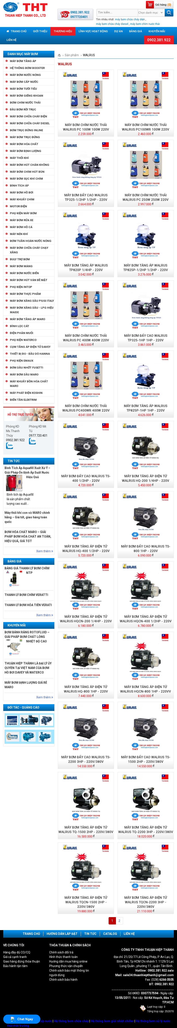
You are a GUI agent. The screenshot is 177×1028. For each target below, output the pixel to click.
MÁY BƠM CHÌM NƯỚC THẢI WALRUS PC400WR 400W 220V (86, 408)
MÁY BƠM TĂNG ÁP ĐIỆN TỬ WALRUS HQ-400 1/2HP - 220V (86, 548)
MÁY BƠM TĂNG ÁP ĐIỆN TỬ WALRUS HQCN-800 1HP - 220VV (145, 689)
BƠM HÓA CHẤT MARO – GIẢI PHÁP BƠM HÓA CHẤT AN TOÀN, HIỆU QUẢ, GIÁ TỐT (28, 536)
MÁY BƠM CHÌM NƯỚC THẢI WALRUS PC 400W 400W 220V (86, 338)
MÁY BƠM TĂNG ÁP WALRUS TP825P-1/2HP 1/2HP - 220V (145, 267)
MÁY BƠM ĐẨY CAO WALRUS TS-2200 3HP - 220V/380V (86, 759)
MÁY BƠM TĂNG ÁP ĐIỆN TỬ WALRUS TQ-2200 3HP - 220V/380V (145, 829)
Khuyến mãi (157, 31)
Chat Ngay (25, 1019)
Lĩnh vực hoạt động (93, 31)
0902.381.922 (159, 40)
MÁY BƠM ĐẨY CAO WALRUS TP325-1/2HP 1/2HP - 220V (85, 197)
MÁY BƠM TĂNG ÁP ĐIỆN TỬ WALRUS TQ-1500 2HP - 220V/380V (85, 829)
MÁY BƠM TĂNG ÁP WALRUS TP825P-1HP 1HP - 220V (145, 408)
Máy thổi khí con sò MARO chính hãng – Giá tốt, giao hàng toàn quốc (27, 517)
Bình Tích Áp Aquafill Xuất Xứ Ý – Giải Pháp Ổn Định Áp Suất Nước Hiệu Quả (27, 472)
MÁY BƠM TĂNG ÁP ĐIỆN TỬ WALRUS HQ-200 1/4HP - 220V (145, 478)
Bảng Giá (135, 31)
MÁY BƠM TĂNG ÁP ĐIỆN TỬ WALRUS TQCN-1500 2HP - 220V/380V (86, 902)
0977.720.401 (38, 435)
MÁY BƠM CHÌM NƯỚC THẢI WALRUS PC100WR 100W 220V (145, 127)
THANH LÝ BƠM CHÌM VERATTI (26, 595)
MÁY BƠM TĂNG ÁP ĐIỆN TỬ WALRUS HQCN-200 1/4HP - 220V (86, 619)
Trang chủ (18, 31)
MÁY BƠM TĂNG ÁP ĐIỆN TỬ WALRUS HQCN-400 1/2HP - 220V (146, 619)
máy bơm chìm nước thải (145, 24)
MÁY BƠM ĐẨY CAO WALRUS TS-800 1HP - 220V (145, 548)
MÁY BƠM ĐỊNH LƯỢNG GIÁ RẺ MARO (26, 685)
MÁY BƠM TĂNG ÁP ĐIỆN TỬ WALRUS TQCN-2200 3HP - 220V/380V (145, 902)
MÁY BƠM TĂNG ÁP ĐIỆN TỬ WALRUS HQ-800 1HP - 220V (86, 689)
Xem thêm (43, 551)
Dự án (118, 31)
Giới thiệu (40, 31)
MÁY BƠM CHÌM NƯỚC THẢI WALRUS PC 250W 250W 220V (146, 197)
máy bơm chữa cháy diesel (112, 24)
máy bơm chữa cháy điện (130, 19)
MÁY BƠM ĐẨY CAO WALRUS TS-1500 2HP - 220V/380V (145, 759)
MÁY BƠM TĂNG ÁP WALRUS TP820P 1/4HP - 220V (86, 267)
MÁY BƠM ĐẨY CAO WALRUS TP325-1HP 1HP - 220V (145, 338)
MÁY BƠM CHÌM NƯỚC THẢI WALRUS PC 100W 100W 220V (86, 127)
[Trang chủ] (61, 55)
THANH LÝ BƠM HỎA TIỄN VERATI (28, 605)
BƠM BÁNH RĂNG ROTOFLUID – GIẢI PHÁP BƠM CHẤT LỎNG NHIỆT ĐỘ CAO (27, 637)
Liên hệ (11, 40)
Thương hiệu (63, 31)
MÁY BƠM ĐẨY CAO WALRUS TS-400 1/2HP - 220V (86, 478)
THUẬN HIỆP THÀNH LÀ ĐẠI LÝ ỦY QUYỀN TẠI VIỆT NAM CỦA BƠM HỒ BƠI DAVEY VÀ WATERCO (28, 668)
